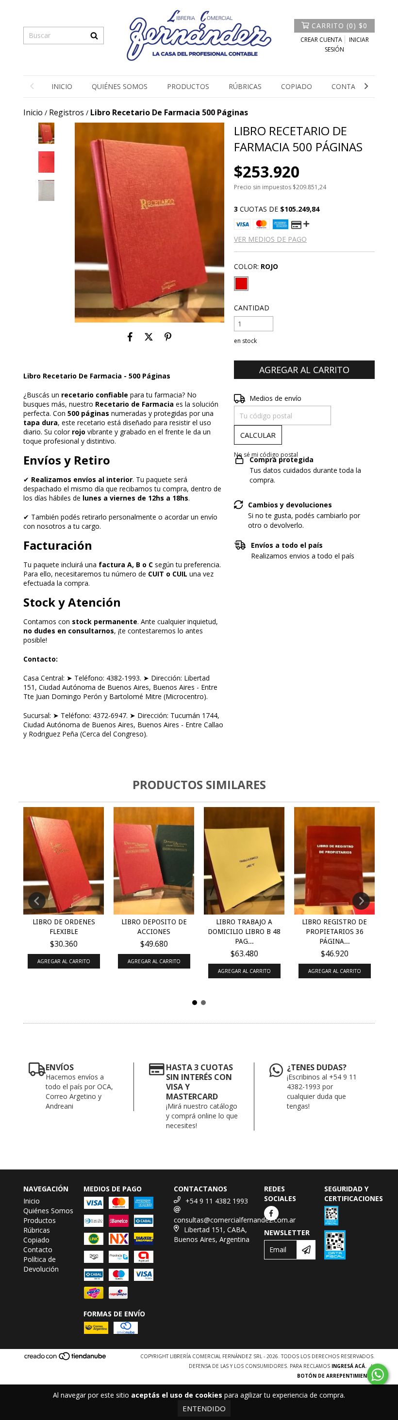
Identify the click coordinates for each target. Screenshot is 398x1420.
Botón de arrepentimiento (336, 1375)
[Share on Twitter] (148, 337)
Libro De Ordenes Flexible (64, 926)
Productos (188, 86)
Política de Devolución (41, 1264)
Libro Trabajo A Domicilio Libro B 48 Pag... (244, 931)
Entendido (204, 1408)
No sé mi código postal (266, 454)
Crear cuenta (321, 40)
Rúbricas (245, 86)
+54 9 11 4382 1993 (216, 1200)
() (339, 25)
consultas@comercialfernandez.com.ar (235, 1219)
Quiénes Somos (120, 86)
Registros (66, 112)
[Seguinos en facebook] (271, 1213)
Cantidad (251, 307)
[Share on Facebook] (130, 337)
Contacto (350, 86)
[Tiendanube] (65, 1358)
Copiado (296, 86)
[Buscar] (94, 35)
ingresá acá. (349, 1366)
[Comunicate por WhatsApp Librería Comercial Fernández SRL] (377, 1375)
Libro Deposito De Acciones (154, 926)
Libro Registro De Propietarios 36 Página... (334, 931)
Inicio (61, 86)
